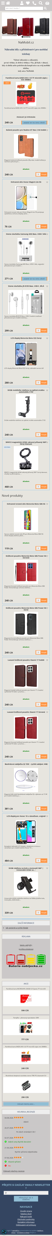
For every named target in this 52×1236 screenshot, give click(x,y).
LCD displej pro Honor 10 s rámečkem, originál (26, 816)
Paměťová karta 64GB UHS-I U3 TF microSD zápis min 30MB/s (26, 79)
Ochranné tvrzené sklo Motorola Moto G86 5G (26, 504)
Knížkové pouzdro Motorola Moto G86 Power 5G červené (26, 557)
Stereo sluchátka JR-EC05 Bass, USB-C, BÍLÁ (26, 286)
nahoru (48, 1232)
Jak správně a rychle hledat (17, 928)
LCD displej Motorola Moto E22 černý (26, 338)
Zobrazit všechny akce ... (26, 1104)
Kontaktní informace (26, 1222)
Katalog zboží (26, 1214)
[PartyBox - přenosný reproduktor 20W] (26, 1028)
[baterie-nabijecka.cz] (26, 972)
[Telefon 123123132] (35, 5)
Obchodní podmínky (26, 1219)
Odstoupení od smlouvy (26, 1225)
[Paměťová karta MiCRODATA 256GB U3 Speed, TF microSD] (26, 999)
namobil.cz (15, 1230)
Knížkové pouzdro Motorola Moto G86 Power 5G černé (26, 609)
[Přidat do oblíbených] (47, 78)
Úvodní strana (26, 1211)
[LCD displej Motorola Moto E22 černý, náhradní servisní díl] (26, 354)
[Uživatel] (29, 4)
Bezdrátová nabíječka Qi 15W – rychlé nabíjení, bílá (26, 764)
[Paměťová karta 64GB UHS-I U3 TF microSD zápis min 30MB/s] (26, 94)
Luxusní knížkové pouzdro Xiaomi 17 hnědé (26, 660)
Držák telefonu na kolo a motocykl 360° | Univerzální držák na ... (26, 869)
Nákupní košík (26, 1216)
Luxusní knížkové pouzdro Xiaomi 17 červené (26, 712)
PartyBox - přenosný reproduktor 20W (26, 1018)
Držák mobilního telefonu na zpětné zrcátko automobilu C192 (26, 391)
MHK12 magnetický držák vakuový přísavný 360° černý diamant (26, 443)
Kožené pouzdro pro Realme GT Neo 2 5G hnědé (26, 130)
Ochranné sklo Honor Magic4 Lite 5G (26, 182)
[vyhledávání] (42, 4)
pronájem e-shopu (23, 1233)
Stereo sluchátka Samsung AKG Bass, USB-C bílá (26, 234)
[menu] (3, 3)
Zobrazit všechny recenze (13, 1171)
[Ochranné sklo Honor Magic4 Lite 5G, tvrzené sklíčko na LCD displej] (26, 198)
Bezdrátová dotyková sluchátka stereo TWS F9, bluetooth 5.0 (26, 1076)
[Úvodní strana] (9, 4)
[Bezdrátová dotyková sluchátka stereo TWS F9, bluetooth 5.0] (26, 1085)
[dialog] (4, 1232)
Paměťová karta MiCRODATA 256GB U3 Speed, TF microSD (26, 989)
